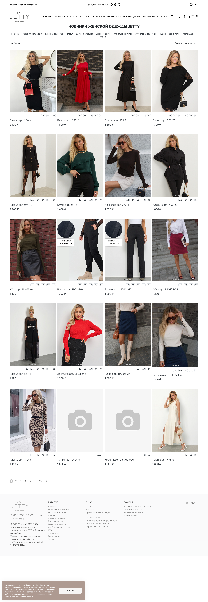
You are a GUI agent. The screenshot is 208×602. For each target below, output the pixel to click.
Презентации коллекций (98, 512)
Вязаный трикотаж (57, 512)
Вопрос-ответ (130, 515)
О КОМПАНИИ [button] (63, 16)
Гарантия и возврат (133, 509)
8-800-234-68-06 (98, 4)
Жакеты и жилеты (57, 524)
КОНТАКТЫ (83, 16)
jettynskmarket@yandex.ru (24, 5)
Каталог (47, 16)
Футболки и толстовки (59, 527)
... (35, 481)
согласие (31, 592)
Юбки (51, 530)
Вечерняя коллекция (58, 509)
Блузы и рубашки (56, 518)
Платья (51, 515)
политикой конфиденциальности (19, 596)
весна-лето (53, 533)
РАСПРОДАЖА (132, 16)
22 (40, 481)
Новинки (52, 506)
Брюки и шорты (56, 521)
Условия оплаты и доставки (137, 506)
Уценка (51, 539)
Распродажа (54, 536)
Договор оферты (94, 517)
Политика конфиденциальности (101, 520)
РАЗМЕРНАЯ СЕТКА (155, 16)
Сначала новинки (185, 43)
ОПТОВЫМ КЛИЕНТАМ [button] (105, 16)
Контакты (90, 509)
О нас (88, 506)
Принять (70, 590)
